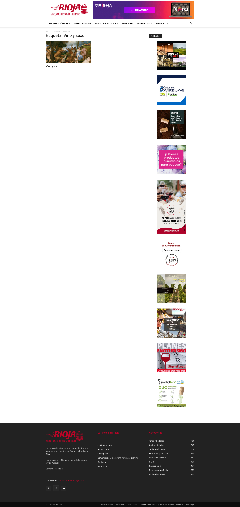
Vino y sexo (53, 66)
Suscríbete (162, 23)
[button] (191, 24)
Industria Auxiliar (105, 23)
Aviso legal (102, 466)
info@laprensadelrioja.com (71, 480)
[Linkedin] (63, 488)
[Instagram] (56, 488)
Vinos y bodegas (82, 23)
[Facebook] (48, 488)
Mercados (127, 23)
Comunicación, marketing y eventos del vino (118, 458)
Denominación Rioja (59, 23)
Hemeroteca (103, 449)
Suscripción (103, 453)
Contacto (102, 462)
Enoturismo (143, 23)
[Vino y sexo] (68, 52)
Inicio (48, 31)
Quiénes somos (105, 445)
